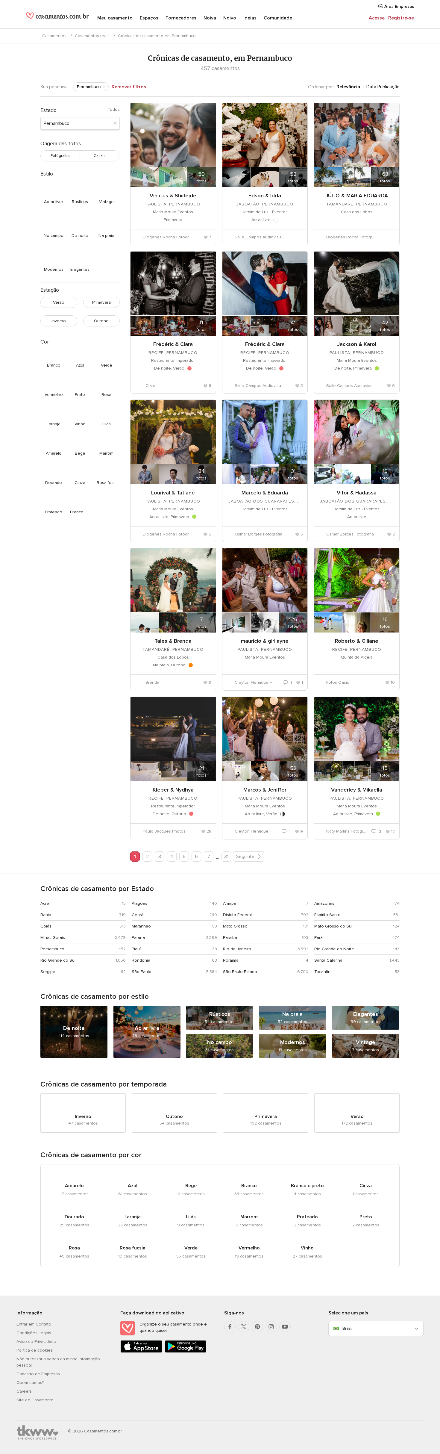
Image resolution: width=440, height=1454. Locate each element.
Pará (318, 937)
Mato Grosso (235, 926)
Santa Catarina (328, 960)
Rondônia (141, 960)
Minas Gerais (52, 937)
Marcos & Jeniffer (264, 789)
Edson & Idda (264, 195)
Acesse (377, 18)
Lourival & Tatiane (173, 492)
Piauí (136, 948)
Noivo (229, 18)
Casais (100, 155)
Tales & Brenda (173, 641)
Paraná (138, 937)
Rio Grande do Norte (334, 948)
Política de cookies (34, 1350)
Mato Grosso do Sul (333, 926)
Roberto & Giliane (356, 641)
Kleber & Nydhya (173, 789)
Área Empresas (398, 6)
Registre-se (401, 18)
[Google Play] (186, 1351)
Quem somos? (30, 1382)
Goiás (45, 926)
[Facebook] (230, 1326)
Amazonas (324, 903)
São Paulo (141, 971)
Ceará (137, 914)
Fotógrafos (60, 155)
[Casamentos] (57, 17)
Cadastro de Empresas (38, 1373)
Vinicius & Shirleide (173, 195)
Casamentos (54, 35)
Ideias (250, 18)
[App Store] (141, 1351)
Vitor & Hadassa (357, 492)
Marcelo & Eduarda (265, 492)
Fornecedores (181, 18)
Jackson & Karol (356, 344)
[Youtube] (285, 1326)
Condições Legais (33, 1332)
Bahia (45, 914)
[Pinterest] (257, 1326)
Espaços (149, 18)
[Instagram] (271, 1326)
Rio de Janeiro (237, 948)
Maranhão (141, 926)
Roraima (231, 960)
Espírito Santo (327, 914)
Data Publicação (383, 87)
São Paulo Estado (240, 971)
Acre (44, 903)
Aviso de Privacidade (36, 1341)
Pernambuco (52, 948)
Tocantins (323, 971)
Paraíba (230, 937)
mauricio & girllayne (265, 641)
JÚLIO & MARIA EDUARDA (357, 195)
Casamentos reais (92, 35)
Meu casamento (115, 18)
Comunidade (278, 18)
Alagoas (139, 903)
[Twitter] (243, 1326)
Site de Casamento (35, 1399)
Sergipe (47, 971)
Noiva (210, 18)
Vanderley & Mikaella (356, 789)
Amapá (229, 903)
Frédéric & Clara (173, 344)
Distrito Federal (237, 914)
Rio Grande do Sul (57, 960)
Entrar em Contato (33, 1324)
